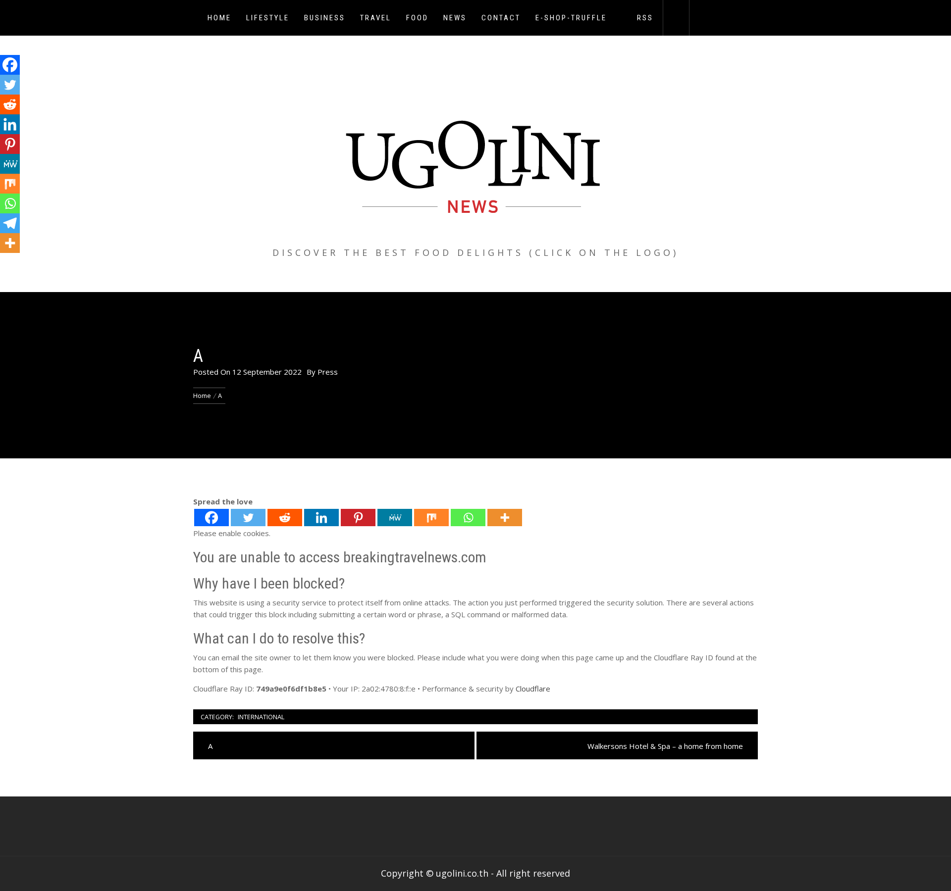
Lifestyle (267, 17)
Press (327, 372)
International (261, 716)
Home (219, 17)
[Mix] (431, 517)
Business (324, 17)
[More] (504, 517)
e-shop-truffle (571, 17)
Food (417, 17)
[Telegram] (10, 223)
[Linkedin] (321, 517)
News (455, 17)
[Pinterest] (358, 517)
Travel (375, 17)
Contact (501, 17)
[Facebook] (211, 517)
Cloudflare (533, 688)
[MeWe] (394, 517)
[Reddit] (284, 517)
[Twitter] (248, 517)
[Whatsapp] (468, 517)
